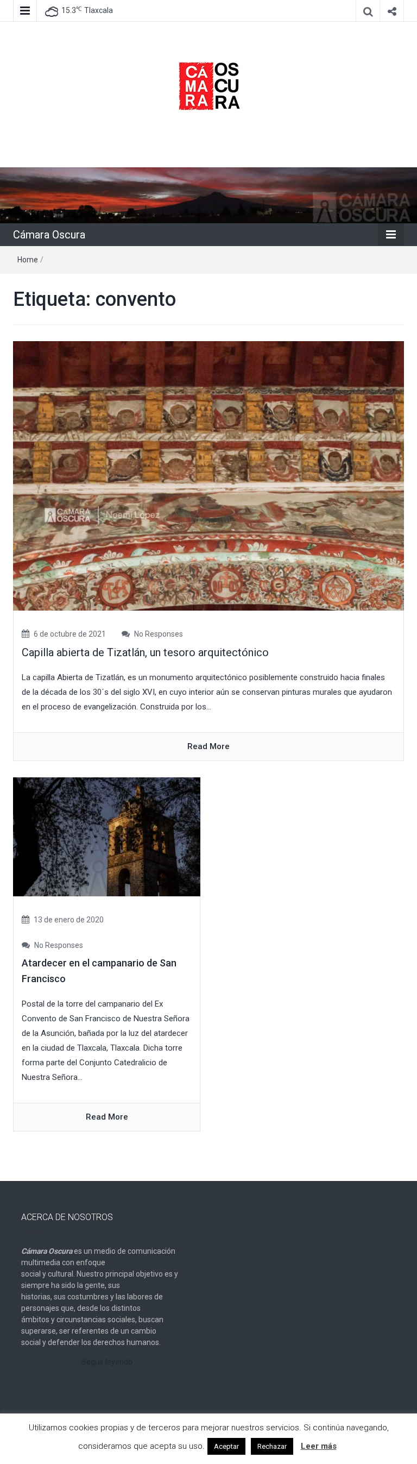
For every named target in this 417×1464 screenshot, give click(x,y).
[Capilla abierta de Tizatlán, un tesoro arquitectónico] (208, 475)
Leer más (319, 1446)
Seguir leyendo (106, 1362)
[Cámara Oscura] (208, 194)
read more (208, 746)
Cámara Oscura (49, 234)
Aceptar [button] (226, 1446)
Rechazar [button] (272, 1446)
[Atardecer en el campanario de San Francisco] (106, 836)
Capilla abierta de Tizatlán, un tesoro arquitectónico (145, 652)
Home (27, 259)
